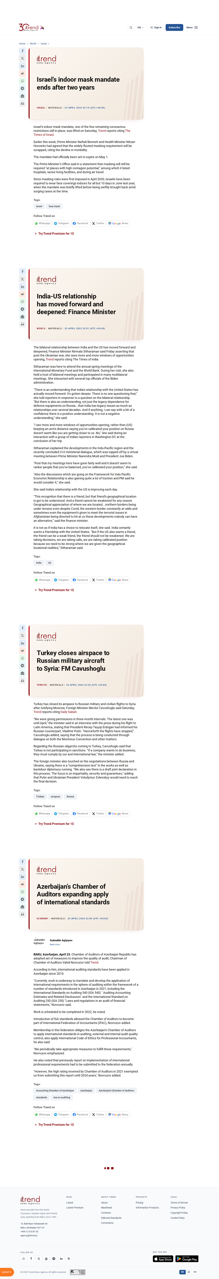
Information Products (147, 1207)
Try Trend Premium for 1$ (56, 233)
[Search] (130, 27)
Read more (55, 944)
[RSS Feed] (69, 1259)
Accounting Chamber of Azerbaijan (55, 1090)
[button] (22, 51)
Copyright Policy (179, 1212)
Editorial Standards (111, 1218)
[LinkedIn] (61, 1259)
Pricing (139, 1202)
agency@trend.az (29, 1235)
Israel (39, 206)
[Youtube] (46, 1259)
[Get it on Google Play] (186, 1258)
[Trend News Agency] (30, 1200)
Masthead (106, 1207)
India (39, 562)
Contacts (106, 1212)
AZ (189, 1272)
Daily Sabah (69, 712)
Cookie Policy (178, 1218)
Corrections (107, 1223)
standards (41, 1097)
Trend (102, 130)
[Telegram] (54, 1259)
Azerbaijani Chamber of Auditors (116, 1090)
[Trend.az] (31, 27)
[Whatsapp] (24, 1259)
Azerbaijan (86, 1090)
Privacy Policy (178, 1207)
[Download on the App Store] (163, 1258)
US (49, 562)
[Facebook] (31, 1259)
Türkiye (40, 796)
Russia (70, 796)
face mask (54, 206)
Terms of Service (179, 1202)
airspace (55, 796)
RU (195, 1272)
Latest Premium (74, 1207)
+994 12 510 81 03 (29, 1231)
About (104, 1202)
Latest (69, 1202)
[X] (39, 1259)
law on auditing (62, 1097)
